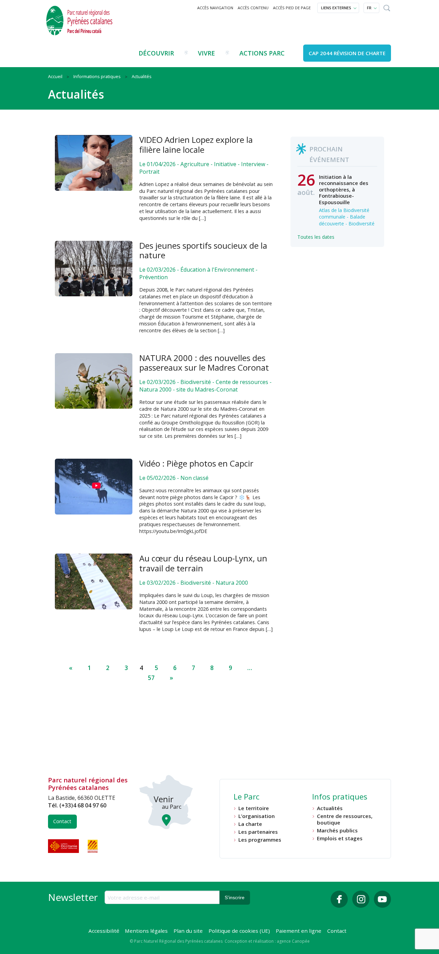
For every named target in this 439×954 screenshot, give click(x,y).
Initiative (225, 164)
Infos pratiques (339, 797)
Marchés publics (337, 830)
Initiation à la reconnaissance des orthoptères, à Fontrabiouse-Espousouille (343, 189)
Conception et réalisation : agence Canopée (267, 941)
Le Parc (246, 797)
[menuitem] (215, 8)
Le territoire (253, 808)
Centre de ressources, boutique (344, 819)
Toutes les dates (315, 237)
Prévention (153, 277)
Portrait (149, 171)
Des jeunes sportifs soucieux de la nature (203, 250)
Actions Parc (262, 53)
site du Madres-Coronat (207, 389)
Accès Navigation (215, 7)
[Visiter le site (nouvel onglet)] (64, 846)
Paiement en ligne (298, 930)
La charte (250, 824)
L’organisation (256, 816)
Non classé (194, 478)
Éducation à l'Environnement (217, 269)
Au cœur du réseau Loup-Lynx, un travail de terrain (203, 563)
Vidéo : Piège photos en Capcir (196, 463)
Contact (62, 821)
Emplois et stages (340, 838)
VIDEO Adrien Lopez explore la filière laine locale (196, 144)
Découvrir (156, 53)
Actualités (330, 808)
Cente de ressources (242, 382)
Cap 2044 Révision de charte (347, 53)
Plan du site (188, 930)
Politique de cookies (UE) (239, 930)
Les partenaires (258, 832)
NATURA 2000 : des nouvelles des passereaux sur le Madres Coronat (204, 362)
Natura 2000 (155, 389)
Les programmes (259, 840)
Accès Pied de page (292, 7)
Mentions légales (146, 930)
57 (151, 678)
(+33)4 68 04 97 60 (82, 805)
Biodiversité (195, 382)
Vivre (206, 53)
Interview (253, 164)
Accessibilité (103, 930)
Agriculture (194, 164)
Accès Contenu (253, 7)
